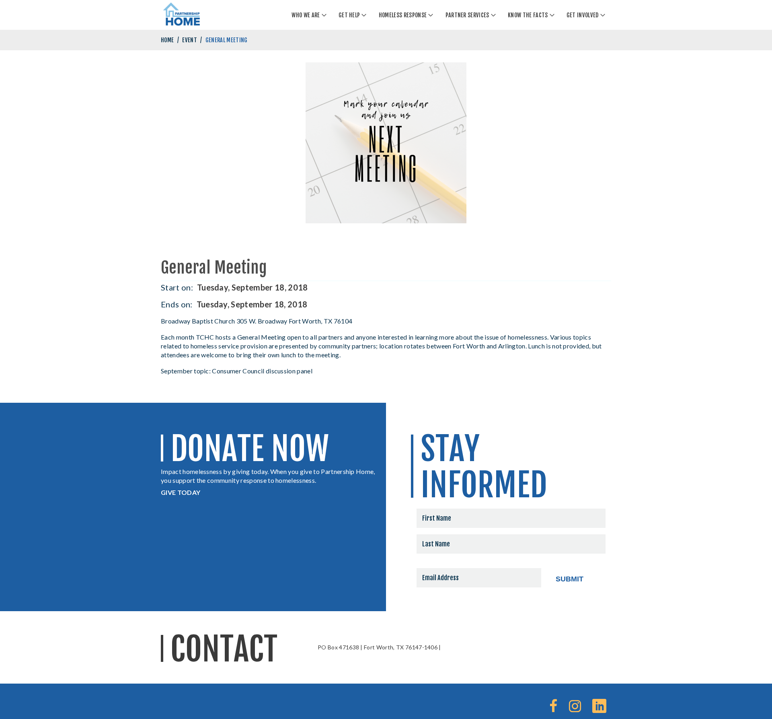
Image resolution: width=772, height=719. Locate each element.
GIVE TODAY (180, 492)
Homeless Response (403, 15)
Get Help (349, 15)
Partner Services (467, 15)
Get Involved (583, 15)
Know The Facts (528, 15)
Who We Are (306, 15)
